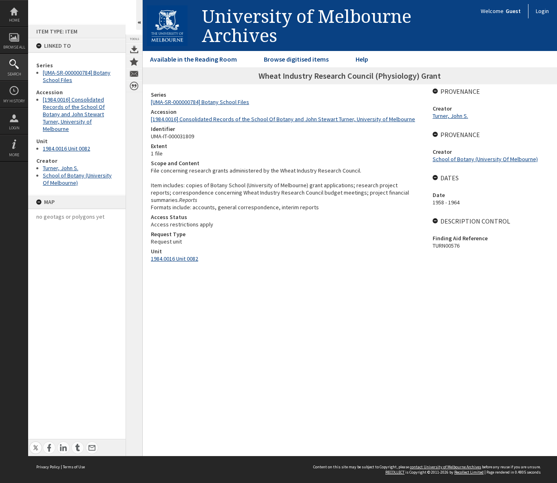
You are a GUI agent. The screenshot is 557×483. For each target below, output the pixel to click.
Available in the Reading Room (193, 59)
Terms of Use (74, 467)
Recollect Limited (469, 472)
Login (14, 128)
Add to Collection (134, 61)
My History (14, 101)
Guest (513, 11)
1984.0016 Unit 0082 (66, 148)
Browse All (14, 47)
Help (362, 59)
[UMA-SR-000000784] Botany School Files (200, 102)
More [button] (14, 154)
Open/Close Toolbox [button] (139, 15)
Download (134, 49)
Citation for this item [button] (134, 86)
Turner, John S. (60, 168)
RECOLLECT (394, 472)
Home (14, 20)
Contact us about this (134, 74)
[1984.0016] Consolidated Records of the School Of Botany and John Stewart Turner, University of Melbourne (74, 114)
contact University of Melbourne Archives (445, 467)
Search (14, 74)
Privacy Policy (48, 467)
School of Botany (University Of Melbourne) (77, 179)
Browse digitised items (296, 59)
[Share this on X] (35, 443)
